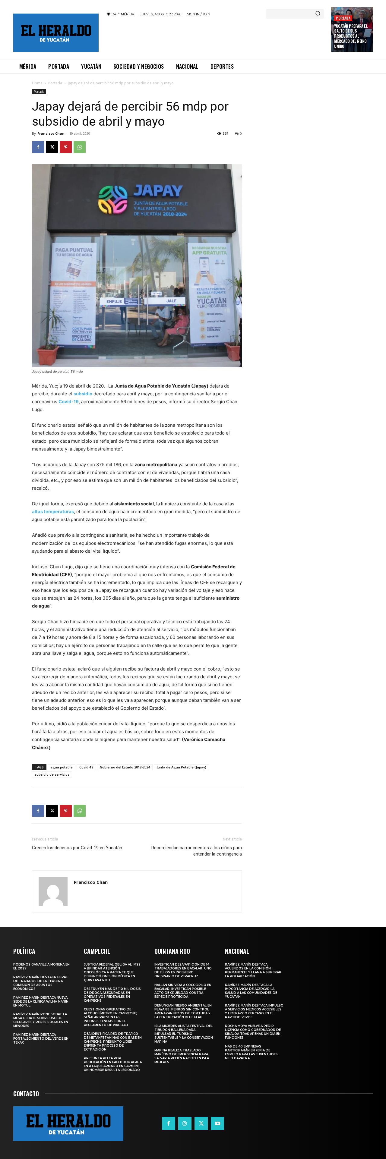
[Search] (318, 14)
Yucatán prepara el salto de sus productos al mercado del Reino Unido (351, 36)
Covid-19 (69, 401)
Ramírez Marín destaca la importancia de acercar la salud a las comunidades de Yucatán (251, 991)
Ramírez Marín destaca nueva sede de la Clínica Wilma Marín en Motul (40, 1001)
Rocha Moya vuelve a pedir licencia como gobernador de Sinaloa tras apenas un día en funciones (253, 1032)
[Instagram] (184, 1123)
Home (37, 83)
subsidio (83, 394)
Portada (343, 17)
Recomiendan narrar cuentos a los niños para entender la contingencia (196, 851)
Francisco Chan (51, 133)
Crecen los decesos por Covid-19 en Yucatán (77, 847)
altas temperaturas (53, 511)
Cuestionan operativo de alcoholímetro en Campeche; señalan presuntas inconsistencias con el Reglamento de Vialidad (110, 1017)
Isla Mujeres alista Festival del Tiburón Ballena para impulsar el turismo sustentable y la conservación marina (183, 1034)
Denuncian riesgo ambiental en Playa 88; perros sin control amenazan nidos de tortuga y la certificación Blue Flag (183, 1011)
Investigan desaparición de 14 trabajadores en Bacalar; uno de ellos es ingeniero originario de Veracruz (183, 970)
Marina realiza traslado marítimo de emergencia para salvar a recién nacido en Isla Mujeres (181, 1056)
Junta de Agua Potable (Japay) (181, 767)
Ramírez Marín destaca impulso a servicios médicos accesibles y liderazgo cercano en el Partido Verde (254, 1011)
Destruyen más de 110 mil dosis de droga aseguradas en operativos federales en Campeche (112, 995)
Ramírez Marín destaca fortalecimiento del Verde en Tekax (40, 1038)
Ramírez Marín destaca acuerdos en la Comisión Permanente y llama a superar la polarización (253, 970)
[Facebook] (38, 147)
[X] (52, 147)
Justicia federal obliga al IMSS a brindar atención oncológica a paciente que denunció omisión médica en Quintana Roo (112, 972)
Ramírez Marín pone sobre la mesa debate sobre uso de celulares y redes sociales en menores (40, 1020)
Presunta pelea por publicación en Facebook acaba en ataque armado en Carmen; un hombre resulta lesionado (113, 1064)
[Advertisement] (215, 36)
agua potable (61, 767)
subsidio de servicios (52, 774)
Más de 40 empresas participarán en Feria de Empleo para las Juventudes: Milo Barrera (252, 1052)
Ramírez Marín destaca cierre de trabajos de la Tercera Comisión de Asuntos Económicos (40, 983)
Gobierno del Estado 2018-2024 (125, 767)
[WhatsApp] (80, 147)
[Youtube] (217, 1123)
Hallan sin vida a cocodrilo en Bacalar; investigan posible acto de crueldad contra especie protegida (182, 991)
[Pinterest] (66, 147)
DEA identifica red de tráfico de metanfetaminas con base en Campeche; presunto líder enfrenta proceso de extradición (113, 1041)
